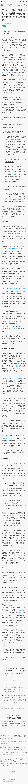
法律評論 (13, 711)
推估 (7, 45)
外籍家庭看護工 (12, 690)
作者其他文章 (14, 732)
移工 (8, 711)
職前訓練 (10, 139)
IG (12, 676)
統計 (2, 72)
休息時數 (14, 174)
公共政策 (6, 709)
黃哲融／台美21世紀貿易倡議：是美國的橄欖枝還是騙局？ (14, 742)
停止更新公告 (9, 5)
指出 (15, 55)
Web (16, 676)
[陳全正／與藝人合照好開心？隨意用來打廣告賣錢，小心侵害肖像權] (14, 748)
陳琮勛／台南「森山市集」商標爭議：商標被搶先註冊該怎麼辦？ (14, 765)
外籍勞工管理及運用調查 (14, 378)
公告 (16, 37)
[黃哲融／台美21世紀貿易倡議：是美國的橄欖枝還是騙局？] (14, 737)
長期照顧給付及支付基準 (17, 289)
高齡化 (3, 711)
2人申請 (8, 234)
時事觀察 (19, 5)
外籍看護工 (8, 692)
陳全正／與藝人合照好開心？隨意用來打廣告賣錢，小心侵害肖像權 (14, 753)
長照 (23, 709)
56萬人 (19, 87)
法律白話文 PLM (5, 24)
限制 (9, 321)
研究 (15, 149)
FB (9, 676)
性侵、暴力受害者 (12, 329)
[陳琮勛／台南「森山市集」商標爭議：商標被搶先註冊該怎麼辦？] (14, 760)
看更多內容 (15, 771)
